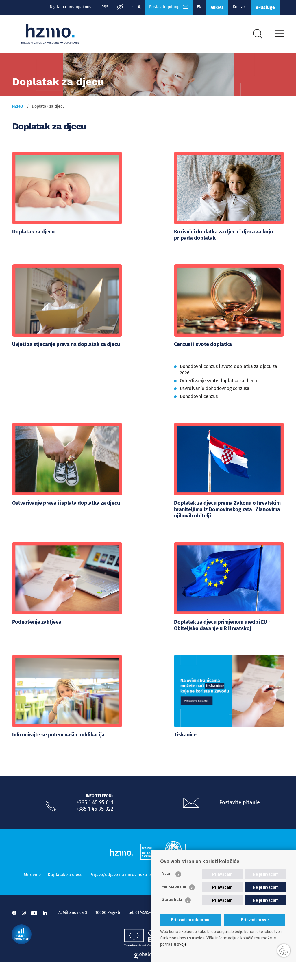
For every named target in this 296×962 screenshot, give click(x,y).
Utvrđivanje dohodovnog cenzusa (214, 388)
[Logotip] (50, 34)
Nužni (167, 873)
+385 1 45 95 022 (94, 809)
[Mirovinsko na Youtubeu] (34, 912)
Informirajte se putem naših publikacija (58, 734)
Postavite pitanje (166, 6)
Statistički (172, 899)
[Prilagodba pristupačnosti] (120, 7)
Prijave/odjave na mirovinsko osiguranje (129, 874)
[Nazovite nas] (51, 806)
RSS (104, 6)
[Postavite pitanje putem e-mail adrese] (191, 803)
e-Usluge (265, 7)
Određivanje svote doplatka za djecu (218, 380)
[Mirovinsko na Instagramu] (24, 912)
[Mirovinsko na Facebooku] (14, 912)
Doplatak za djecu (33, 231)
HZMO (17, 106)
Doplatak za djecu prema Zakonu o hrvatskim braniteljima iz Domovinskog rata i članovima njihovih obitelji (227, 509)
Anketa (217, 7)
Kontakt (240, 6)
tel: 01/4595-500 (143, 912)
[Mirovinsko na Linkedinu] (45, 912)
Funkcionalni (174, 886)
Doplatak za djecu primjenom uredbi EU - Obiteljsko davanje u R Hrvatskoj (222, 625)
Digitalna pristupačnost (71, 6)
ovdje (182, 944)
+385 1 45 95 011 (95, 802)
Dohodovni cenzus (199, 396)
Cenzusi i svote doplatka (203, 344)
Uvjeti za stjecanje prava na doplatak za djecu (66, 344)
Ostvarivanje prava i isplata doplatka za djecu (66, 503)
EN (199, 6)
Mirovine (32, 874)
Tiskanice (185, 734)
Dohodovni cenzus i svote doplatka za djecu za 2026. (228, 370)
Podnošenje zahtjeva (36, 622)
